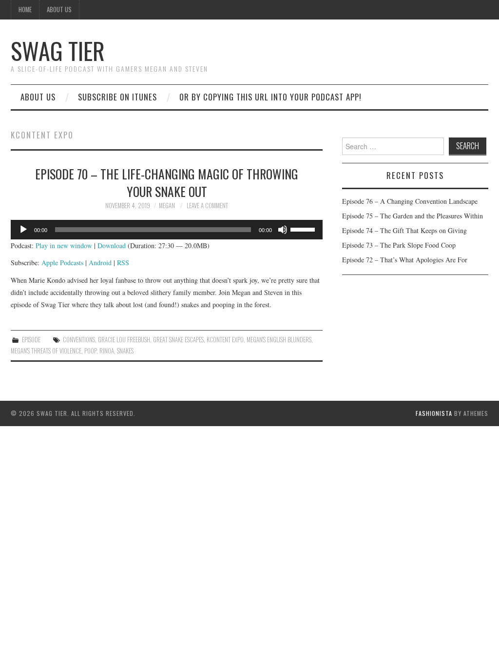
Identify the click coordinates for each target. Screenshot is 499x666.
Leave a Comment (207, 205)
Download (111, 245)
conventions (79, 339)
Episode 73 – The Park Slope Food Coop (399, 245)
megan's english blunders (279, 339)
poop (90, 350)
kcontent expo (225, 339)
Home (25, 9)
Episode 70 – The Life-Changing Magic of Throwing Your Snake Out (166, 182)
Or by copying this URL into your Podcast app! (270, 97)
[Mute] (283, 230)
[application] (167, 229)
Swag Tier (58, 50)
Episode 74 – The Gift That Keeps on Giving (404, 230)
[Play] (23, 230)
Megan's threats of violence (46, 350)
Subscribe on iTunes (117, 97)
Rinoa (106, 350)
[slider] (304, 228)
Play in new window (64, 245)
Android (100, 262)
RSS (123, 262)
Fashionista (434, 413)
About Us (59, 9)
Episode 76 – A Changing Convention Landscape (410, 201)
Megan (167, 205)
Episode (31, 339)
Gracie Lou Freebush (124, 339)
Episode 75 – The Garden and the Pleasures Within (412, 215)
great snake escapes (178, 339)
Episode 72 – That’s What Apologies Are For (404, 259)
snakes (125, 350)
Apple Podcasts (62, 262)
